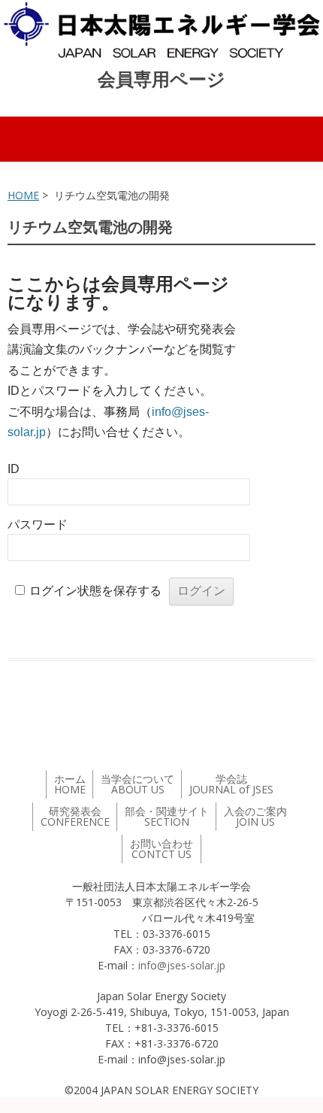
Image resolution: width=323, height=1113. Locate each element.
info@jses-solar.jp (181, 965)
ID (14, 468)
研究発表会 (75, 816)
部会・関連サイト (167, 816)
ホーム (70, 784)
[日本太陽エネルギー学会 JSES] (161, 30)
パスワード (38, 524)
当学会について (137, 784)
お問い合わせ (161, 848)
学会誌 (231, 784)
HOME (23, 195)
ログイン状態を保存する (95, 590)
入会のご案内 (255, 816)
